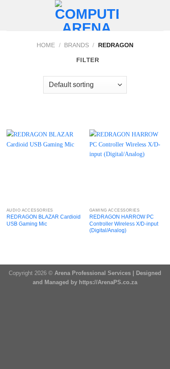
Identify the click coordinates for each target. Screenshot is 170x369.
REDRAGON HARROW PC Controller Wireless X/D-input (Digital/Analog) (123, 223)
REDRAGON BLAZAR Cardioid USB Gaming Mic (44, 220)
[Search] (160, 15)
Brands (76, 45)
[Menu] (11, 15)
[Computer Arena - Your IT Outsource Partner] (87, 15)
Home (46, 45)
